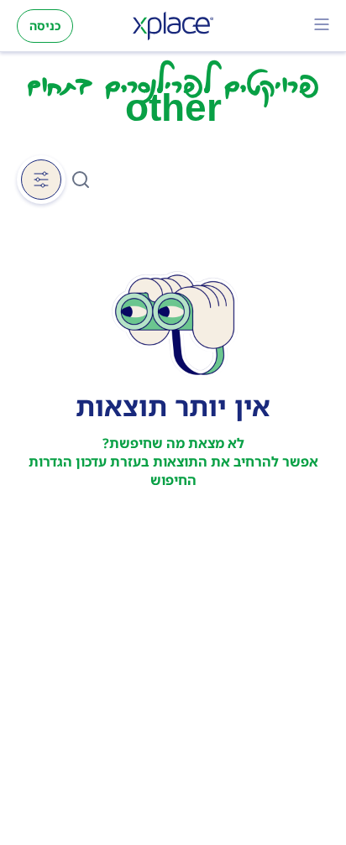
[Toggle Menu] (321, 26)
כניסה (44, 26)
